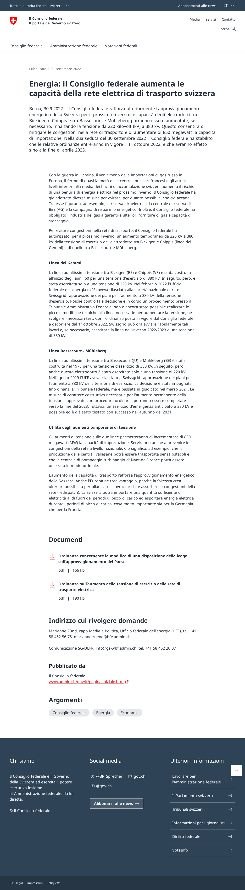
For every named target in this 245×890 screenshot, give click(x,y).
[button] (26, 46)
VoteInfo (180, 850)
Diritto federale (186, 836)
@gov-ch (104, 785)
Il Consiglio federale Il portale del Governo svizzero (54, 20)
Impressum (35, 883)
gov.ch (139, 776)
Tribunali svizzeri (187, 809)
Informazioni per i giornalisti (198, 822)
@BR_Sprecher (109, 776)
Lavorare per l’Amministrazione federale (196, 779)
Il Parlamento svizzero (192, 795)
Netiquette (53, 883)
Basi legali (16, 883)
